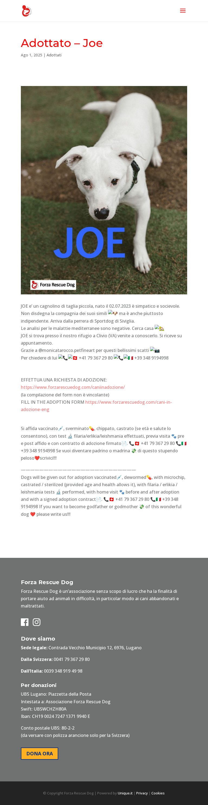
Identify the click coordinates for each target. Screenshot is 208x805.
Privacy (142, 793)
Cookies (158, 793)
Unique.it (125, 793)
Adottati (54, 55)
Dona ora (39, 753)
